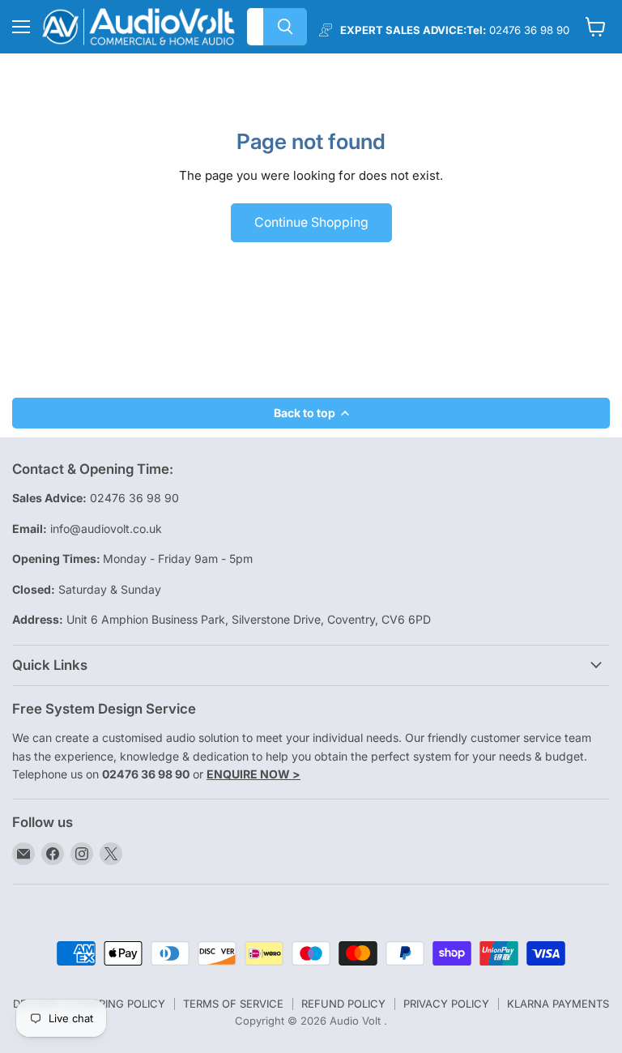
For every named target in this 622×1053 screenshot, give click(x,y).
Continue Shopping (311, 222)
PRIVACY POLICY (446, 1003)
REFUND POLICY (343, 1003)
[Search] (285, 26)
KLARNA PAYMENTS (558, 1003)
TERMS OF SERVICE (233, 1003)
